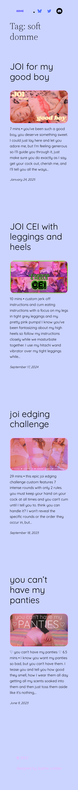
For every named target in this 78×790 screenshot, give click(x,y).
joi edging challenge (30, 419)
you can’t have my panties (28, 589)
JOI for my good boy (31, 71)
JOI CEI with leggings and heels (36, 236)
